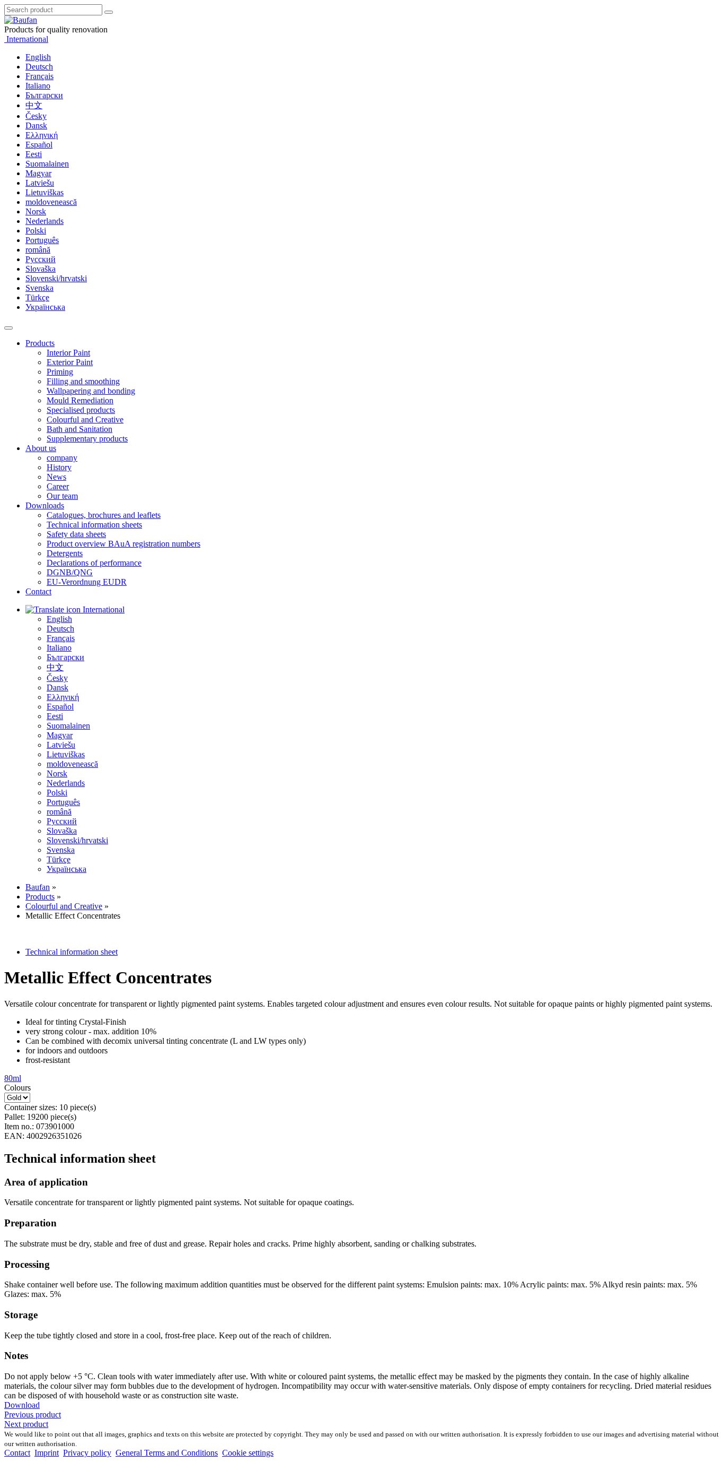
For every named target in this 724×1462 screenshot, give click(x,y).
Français (39, 76)
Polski (35, 230)
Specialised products (81, 409)
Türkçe (37, 297)
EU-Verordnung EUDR (87, 581)
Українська (45, 307)
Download (22, 1404)
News (56, 476)
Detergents (65, 553)
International (26, 39)
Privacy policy (87, 1452)
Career (58, 486)
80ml (12, 1078)
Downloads (44, 505)
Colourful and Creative (85, 419)
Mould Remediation (80, 400)
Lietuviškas (44, 192)
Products (40, 343)
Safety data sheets (76, 534)
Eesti (33, 154)
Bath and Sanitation (79, 429)
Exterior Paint (70, 362)
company (62, 457)
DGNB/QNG (70, 572)
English (38, 57)
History (59, 467)
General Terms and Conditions (167, 1452)
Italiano (37, 85)
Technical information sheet (71, 951)
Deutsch (39, 66)
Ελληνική (41, 135)
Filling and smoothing (83, 381)
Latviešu (39, 182)
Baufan (37, 887)
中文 (33, 105)
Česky (36, 115)
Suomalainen (47, 163)
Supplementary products (87, 438)
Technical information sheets (94, 524)
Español (38, 144)
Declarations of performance (94, 562)
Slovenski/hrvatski (56, 278)
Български (44, 95)
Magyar (38, 173)
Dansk (36, 125)
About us (40, 448)
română (37, 249)
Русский (40, 259)
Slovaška (40, 268)
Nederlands (44, 221)
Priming (60, 371)
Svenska (39, 287)
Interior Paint (68, 352)
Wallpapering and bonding (91, 390)
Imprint (46, 1452)
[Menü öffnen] (8, 328)
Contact (38, 591)
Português (42, 240)
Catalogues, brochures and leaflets (104, 515)
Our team (62, 495)
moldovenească (51, 201)
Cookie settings (247, 1452)
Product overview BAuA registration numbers (123, 543)
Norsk (35, 211)
